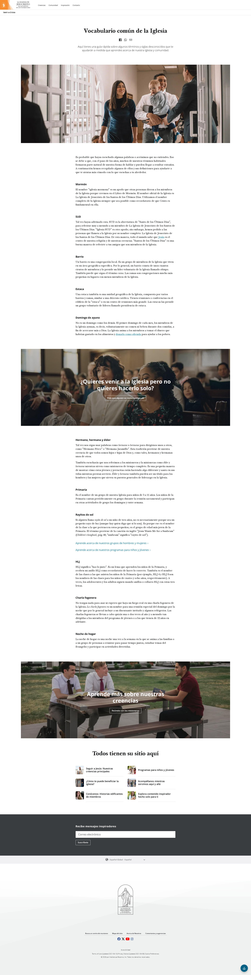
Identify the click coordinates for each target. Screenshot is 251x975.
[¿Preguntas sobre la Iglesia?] (244, 968)
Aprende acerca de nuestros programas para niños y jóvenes (112, 550)
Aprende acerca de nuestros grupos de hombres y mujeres (111, 543)
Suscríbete (83, 842)
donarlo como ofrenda (128, 334)
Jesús (161, 237)
